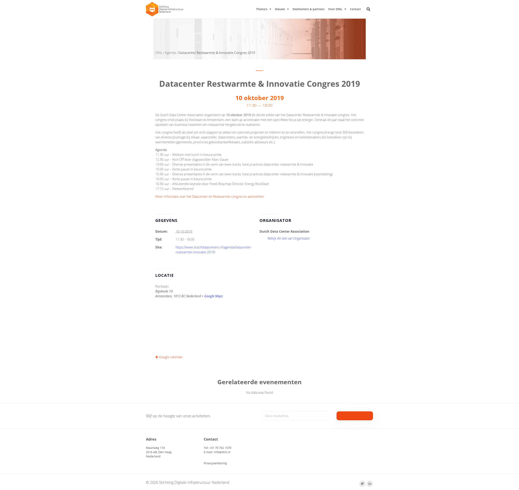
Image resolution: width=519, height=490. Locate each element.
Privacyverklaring (215, 463)
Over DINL (335, 9)
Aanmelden (355, 416)
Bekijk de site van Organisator (289, 238)
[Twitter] (362, 483)
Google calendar (170, 357)
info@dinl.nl (222, 452)
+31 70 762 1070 (220, 448)
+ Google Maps (212, 296)
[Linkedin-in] (370, 483)
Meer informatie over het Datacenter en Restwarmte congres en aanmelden (209, 196)
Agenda (170, 52)
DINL (158, 52)
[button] (368, 9)
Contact (355, 9)
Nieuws (280, 9)
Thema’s (261, 9)
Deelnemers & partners (309, 9)
